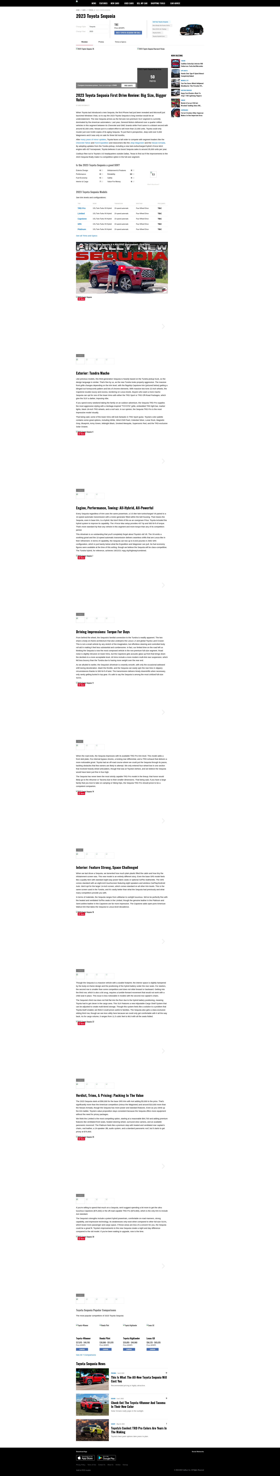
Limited (81, 213)
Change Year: (81, 31)
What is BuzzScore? (153, 184)
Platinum (82, 229)
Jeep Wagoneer (137, 143)
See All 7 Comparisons (86, 1355)
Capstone (82, 219)
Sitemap (125, 1465)
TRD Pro (82, 208)
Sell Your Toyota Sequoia (160, 22)
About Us (110, 1465)
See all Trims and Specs (86, 236)
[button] (73, 3)
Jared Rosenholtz (83, 105)
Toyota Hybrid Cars (159, 36)
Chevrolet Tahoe (83, 143)
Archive (118, 1465)
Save (82, 299)
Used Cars (129, 3)
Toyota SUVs (157, 33)
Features (103, 3)
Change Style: (81, 26)
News (94, 3)
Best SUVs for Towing (159, 29)
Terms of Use (92, 1465)
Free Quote (128, 85)
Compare (82, 1349)
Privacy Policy (80, 1465)
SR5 (79, 224)
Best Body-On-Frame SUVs (161, 25)
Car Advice (175, 3)
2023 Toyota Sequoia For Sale (128, 32)
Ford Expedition (101, 143)
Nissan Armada (158, 143)
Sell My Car (142, 3)
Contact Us (101, 1465)
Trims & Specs (120, 42)
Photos (101, 42)
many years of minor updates (93, 139)
